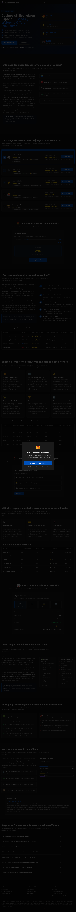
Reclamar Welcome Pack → (38, 463)
